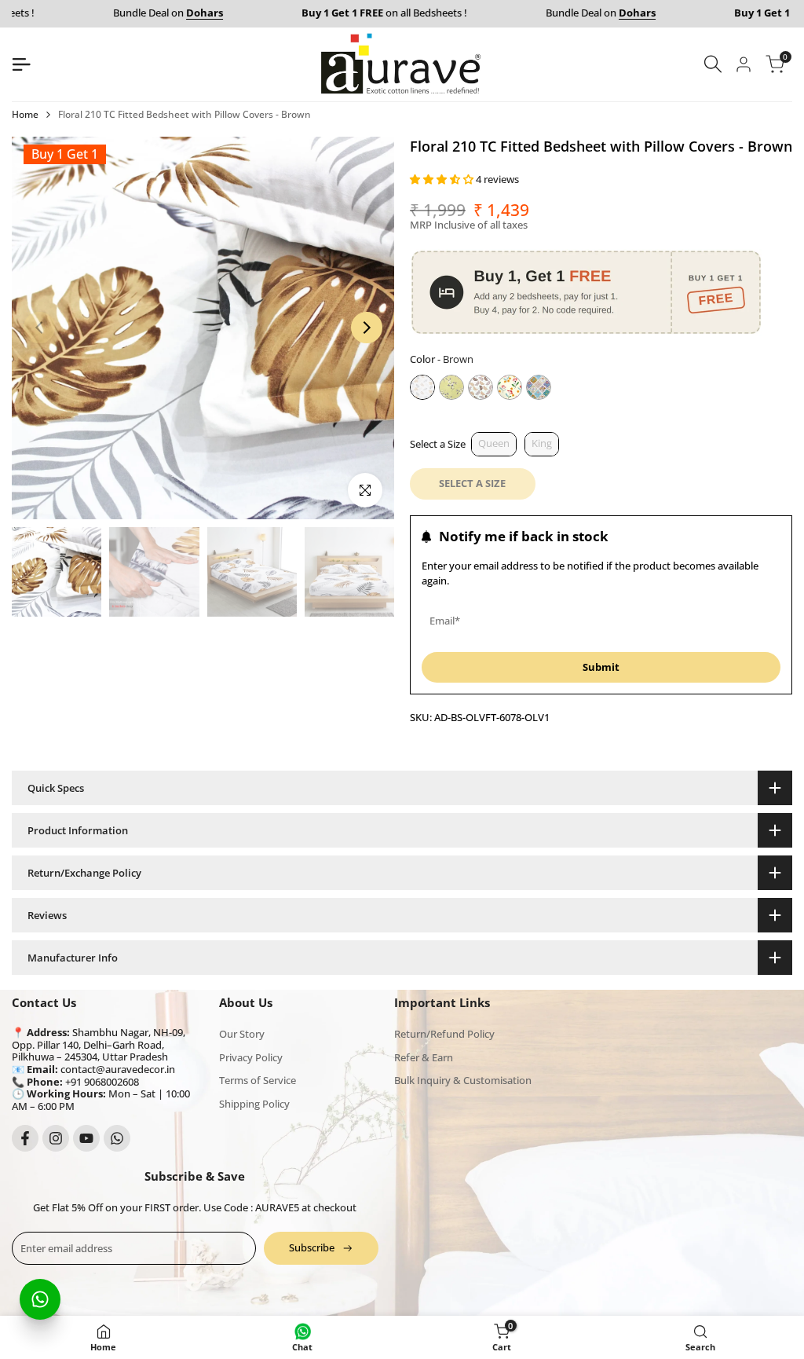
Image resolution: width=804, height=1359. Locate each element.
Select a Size (438, 444)
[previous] (39, 327)
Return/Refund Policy (444, 1034)
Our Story (242, 1034)
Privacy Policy (251, 1057)
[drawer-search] (713, 64)
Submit (601, 667)
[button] (443, 179)
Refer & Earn (423, 1057)
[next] (366, 327)
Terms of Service (257, 1080)
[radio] (422, 387)
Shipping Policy (254, 1104)
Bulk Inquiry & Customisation (463, 1080)
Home (25, 114)
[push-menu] (21, 64)
